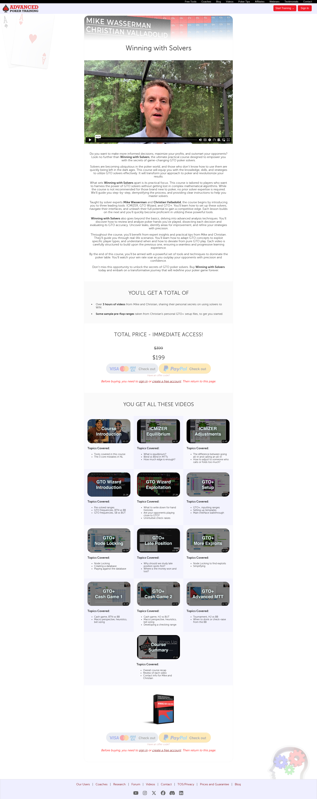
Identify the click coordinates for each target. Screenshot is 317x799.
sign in (143, 381)
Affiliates (259, 1)
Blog (218, 1)
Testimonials (291, 1)
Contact (307, 1)
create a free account (166, 381)
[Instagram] (145, 793)
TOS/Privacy (185, 784)
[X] (154, 793)
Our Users (83, 784)
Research (119, 784)
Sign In (305, 8)
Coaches (206, 1)
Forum (135, 784)
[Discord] (172, 793)
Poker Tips (244, 1)
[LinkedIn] (181, 793)
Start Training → (284, 8)
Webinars (274, 1)
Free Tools (190, 1)
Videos (229, 1)
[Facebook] (163, 793)
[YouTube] (136, 793)
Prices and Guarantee (214, 784)
